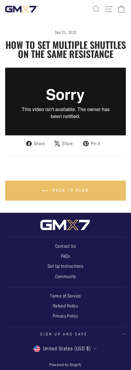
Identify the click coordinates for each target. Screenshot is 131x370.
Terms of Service (65, 296)
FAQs (65, 256)
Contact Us (65, 246)
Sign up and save (64, 334)
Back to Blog (70, 190)
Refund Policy (65, 306)
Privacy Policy (65, 316)
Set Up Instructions (65, 266)
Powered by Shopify (65, 364)
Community (65, 276)
